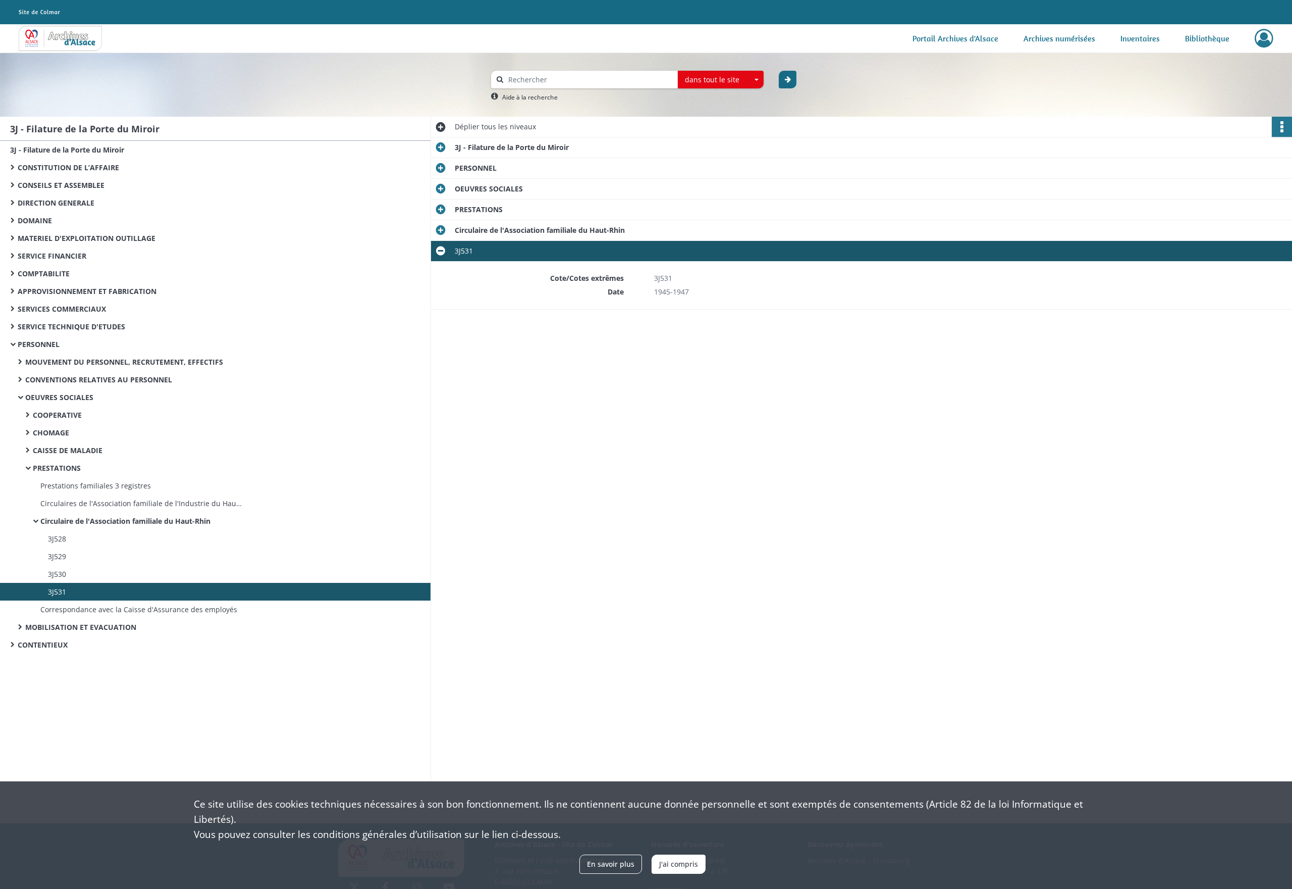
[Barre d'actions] (1282, 127)
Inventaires (1140, 38)
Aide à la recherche (530, 97)
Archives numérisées (1059, 38)
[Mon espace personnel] (1264, 38)
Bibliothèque (1207, 38)
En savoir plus (610, 864)
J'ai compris (678, 864)
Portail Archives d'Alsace (955, 38)
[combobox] (721, 80)
